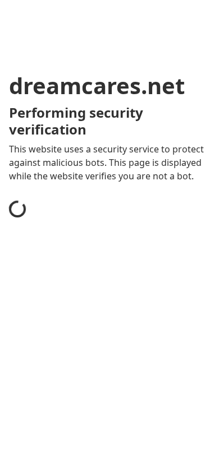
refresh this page (58, 413)
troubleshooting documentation (91, 458)
